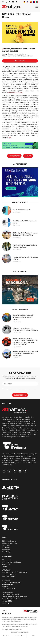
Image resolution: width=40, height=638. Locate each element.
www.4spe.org (7, 465)
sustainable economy (15, 93)
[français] (34, 2)
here (9, 137)
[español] (31, 2)
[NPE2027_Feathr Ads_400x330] (20, 182)
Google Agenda (15, 156)
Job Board (6, 547)
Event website (20, 61)
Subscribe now (20, 395)
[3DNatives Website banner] (20, 289)
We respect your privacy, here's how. (12, 629)
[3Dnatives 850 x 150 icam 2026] (20, 145)
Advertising (6, 552)
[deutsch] (24, 2)
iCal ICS (28, 156)
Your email (8, 384)
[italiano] (37, 2)
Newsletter (6, 550)
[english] (27, 2)
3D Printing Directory (9, 541)
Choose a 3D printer (9, 543)
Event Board (6, 545)
